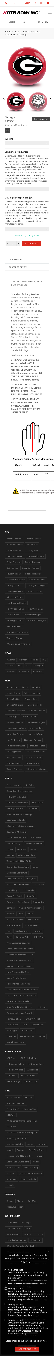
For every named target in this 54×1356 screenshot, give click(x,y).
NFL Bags (11, 1058)
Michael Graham (14, 1019)
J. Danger (42, 1007)
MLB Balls (33, 808)
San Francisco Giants (36, 752)
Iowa (20, 666)
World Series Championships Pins (22, 1121)
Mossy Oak (31, 879)
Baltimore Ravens (14, 544)
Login (27, 3)
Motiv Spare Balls (14, 879)
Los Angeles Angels (36, 722)
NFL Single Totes (35, 1064)
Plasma (10, 902)
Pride (20, 914)
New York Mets (13, 740)
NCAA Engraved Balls (16, 838)
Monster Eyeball (14, 925)
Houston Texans (14, 574)
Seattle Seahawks (14, 626)
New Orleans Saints (15, 609)
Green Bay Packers (30, 568)
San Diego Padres (14, 752)
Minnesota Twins (36, 734)
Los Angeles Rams (15, 591)
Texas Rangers (32, 763)
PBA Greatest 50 (14, 843)
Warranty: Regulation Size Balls (21, 1246)
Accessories (32, 1070)
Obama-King (39, 902)
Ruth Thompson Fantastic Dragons (22, 990)
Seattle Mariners (14, 757)
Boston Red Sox (14, 699)
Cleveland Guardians (16, 711)
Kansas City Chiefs (37, 580)
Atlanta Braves (13, 693)
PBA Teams (35, 838)
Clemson (23, 660)
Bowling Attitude (28, 1179)
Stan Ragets (12, 1030)
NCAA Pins (11, 1127)
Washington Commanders (18, 644)
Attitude (10, 914)
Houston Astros (29, 716)
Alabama (11, 660)
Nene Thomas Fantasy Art (18, 984)
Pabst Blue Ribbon (26, 855)
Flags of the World (15, 896)
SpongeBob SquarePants (18, 867)
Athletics (36, 687)
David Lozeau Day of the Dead (20, 954)
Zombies (11, 908)
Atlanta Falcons (33, 539)
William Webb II (33, 1019)
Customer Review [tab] (18, 267)
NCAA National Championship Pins (22, 1132)
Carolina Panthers (14, 550)
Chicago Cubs (31, 699)
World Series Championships (19, 814)
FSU (44, 660)
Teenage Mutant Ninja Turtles (19, 861)
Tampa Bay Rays (14, 763)
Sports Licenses (13, 785)
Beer (9, 931)
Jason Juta (11, 1036)
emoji (35, 867)
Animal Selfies (31, 925)
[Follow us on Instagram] (41, 3)
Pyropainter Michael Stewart (19, 1013)
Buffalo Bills (32, 544)
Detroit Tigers (12, 716)
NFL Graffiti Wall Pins (16, 1103)
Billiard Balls (33, 919)
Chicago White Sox (15, 705)
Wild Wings (39, 937)
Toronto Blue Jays (14, 769)
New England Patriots (16, 603)
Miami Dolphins (34, 591)
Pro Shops (25, 1223)
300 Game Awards (15, 919)
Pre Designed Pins (15, 1144)
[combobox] (27, 143)
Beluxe (42, 1036)
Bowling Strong (22, 931)
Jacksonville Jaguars (16, 580)
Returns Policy (13, 1234)
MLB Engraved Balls (16, 820)
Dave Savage (12, 1025)
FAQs (28, 1228)
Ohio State (24, 671)
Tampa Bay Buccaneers (17, 632)
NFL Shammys (13, 1081)
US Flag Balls (28, 890)
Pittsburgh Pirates (37, 746)
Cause (9, 937)
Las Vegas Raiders (15, 585)
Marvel (33, 849)
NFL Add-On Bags (15, 1070)
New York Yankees (32, 740)
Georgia (10, 666)
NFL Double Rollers (15, 1064)
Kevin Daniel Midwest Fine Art (20, 1007)
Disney (10, 849)
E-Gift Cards (12, 1223)
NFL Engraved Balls (15, 808)
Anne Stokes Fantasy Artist (18, 943)
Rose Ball (31, 896)
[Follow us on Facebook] (35, 3)
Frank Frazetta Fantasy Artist (19, 960)
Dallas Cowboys (14, 562)
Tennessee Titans (14, 638)
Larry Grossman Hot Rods (18, 972)
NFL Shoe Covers (28, 1076)
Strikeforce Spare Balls (17, 873)
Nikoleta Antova (27, 1036)
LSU (28, 666)
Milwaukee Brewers (15, 734)
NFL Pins (29, 1097)
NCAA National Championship (20, 826)
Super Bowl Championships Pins (21, 1109)
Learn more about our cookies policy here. (27, 1340)
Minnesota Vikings (15, 597)
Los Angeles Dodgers (16, 728)
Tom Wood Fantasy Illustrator (20, 966)
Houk (25, 1025)
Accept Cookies (27, 1349)
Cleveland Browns (36, 556)
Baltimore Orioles (32, 693)
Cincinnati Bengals (15, 556)
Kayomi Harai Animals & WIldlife (21, 995)
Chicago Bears (33, 550)
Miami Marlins (36, 728)
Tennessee (37, 671)
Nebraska (11, 671)
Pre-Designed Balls (34, 843)
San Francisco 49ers (37, 620)
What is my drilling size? (27, 235)
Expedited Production (16, 1240)
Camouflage (23, 902)
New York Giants (35, 609)
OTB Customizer (14, 1228)
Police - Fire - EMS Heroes (18, 884)
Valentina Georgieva (15, 1042)
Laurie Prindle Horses (16, 978)
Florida (35, 660)
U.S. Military (12, 890)
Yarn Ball (37, 931)
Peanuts (10, 855)
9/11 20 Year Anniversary (30, 1173)
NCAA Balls (10, 34)
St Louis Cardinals (33, 757)
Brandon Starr (38, 1025)
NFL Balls (29, 785)
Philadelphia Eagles (32, 615)
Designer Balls (22, 937)
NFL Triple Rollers (28, 1058)
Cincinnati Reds (35, 705)
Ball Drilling (35, 1240)
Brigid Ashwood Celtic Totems (20, 949)
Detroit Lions (12, 568)
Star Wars (21, 849)
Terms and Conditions (33, 1234)
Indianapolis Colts (32, 574)
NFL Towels (12, 1076)
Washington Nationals (36, 769)
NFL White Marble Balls (17, 803)
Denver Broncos (32, 562)
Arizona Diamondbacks (17, 687)
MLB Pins (11, 1115)
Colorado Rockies (37, 711)
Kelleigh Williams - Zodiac (18, 1001)
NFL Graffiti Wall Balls (16, 797)
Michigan (38, 666)
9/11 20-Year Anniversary (30, 908)
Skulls (30, 914)
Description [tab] (15, 259)
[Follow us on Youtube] (48, 3)
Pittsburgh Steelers (15, 620)
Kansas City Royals (15, 722)
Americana (39, 884)
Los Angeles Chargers (36, 585)
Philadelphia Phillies (16, 746)
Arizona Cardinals (14, 539)
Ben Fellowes (28, 1030)
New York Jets (13, 615)
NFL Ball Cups (30, 1081)
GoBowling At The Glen (17, 832)
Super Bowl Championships (19, 791)
